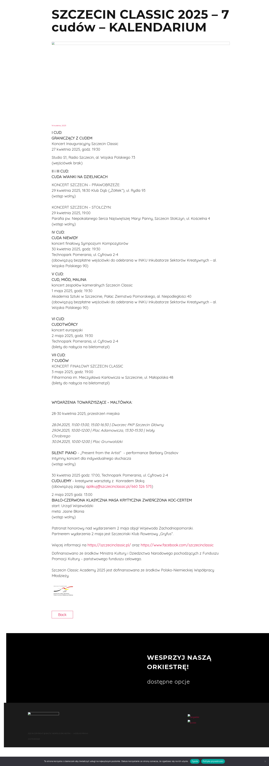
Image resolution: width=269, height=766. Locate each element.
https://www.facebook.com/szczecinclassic (177, 545)
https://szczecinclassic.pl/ (109, 545)
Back (62, 614)
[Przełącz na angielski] (193, 717)
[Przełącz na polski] (192, 722)
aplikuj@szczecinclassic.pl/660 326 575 (119, 486)
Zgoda (195, 761)
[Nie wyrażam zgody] (265, 761)
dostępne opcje (168, 681)
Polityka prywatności (213, 761)
